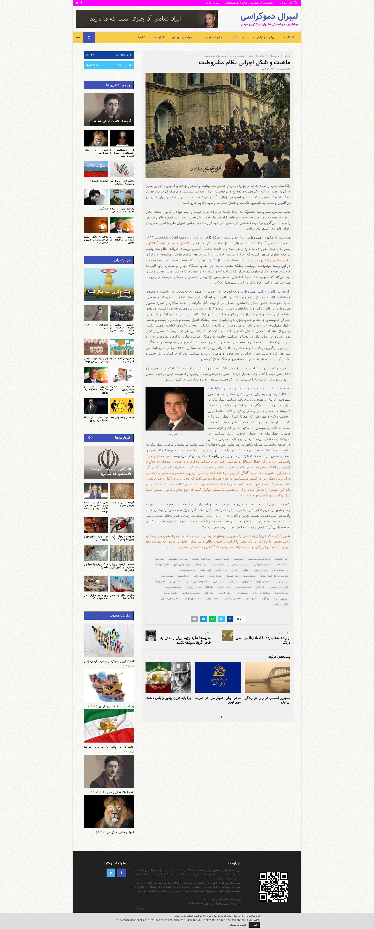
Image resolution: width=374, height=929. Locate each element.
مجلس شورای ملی (193, 587)
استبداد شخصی (282, 564)
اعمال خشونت (217, 564)
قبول (254, 925)
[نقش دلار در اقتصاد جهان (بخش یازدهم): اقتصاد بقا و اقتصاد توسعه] (96, 491)
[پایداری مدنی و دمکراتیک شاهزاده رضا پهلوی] (122, 225)
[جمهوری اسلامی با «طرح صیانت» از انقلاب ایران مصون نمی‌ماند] (122, 313)
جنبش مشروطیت (187, 570)
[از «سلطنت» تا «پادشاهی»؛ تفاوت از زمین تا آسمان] (122, 138)
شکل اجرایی (246, 581)
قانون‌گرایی (260, 587)
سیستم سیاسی (282, 581)
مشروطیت (209, 592)
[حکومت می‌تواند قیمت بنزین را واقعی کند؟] (122, 525)
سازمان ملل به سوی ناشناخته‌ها (122, 596)
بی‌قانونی (245, 570)
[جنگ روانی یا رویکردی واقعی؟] (96, 553)
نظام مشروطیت (211, 598)
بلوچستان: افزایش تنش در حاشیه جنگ (96, 596)
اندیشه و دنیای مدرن (182, 564)
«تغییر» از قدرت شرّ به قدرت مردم (122, 360)
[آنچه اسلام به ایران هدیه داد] (109, 109)
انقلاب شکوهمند (162, 564)
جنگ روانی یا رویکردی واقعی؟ (96, 565)
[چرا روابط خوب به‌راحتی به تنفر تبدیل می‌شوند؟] (96, 347)
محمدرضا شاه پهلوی (173, 587)
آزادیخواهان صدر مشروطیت (259, 559)
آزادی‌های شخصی (222, 559)
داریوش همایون (215, 576)
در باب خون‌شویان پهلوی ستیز (96, 537)
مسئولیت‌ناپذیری (241, 592)
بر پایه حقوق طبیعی (280, 570)
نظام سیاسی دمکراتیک (232, 598)
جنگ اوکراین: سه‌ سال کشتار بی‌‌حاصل (109, 294)
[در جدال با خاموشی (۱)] (122, 406)
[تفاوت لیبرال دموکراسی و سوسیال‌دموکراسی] (122, 169)
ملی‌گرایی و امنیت (281, 598)
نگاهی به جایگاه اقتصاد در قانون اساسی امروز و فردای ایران (96, 240)
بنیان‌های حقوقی (260, 570)
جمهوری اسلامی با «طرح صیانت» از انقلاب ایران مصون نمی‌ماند (122, 329)
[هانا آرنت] (96, 197)
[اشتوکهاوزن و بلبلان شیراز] (96, 313)
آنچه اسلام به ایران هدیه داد (110, 121)
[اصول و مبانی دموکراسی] (96, 138)
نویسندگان (238, 37)
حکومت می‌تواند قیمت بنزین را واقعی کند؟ (122, 537)
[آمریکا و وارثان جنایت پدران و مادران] (122, 491)
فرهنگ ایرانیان (176, 581)
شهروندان (233, 581)
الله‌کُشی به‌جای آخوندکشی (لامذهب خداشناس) (109, 471)
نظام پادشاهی (251, 598)
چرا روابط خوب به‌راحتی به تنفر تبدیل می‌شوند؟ (96, 360)
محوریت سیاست (281, 592)
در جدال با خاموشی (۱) (122, 417)
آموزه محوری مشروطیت (178, 559)
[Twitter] (111, 873)
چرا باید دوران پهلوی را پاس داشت (168, 698)
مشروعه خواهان (170, 592)
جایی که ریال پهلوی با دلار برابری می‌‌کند (109, 746)
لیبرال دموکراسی (269, 16)
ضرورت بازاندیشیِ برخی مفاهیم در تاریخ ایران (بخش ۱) (122, 567)
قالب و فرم (160, 581)
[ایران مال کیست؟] (96, 169)
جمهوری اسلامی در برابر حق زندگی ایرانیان (267, 700)
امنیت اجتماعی (201, 564)
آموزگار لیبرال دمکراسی (201, 559)
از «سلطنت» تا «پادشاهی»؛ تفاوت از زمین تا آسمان (122, 153)
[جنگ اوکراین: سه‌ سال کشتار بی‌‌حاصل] (109, 284)
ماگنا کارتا (209, 587)
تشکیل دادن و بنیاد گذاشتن (226, 570)
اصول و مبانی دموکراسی (96, 151)
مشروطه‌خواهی (224, 592)
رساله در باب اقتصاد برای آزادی (116, 706)
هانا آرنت (103, 209)
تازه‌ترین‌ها (159, 37)
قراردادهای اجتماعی (243, 587)
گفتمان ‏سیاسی (224, 587)
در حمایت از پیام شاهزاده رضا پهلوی (96, 418)
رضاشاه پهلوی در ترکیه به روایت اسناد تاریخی (122, 210)
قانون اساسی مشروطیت (258, 291)
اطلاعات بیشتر (238, 925)
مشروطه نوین (213, 37)
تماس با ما (212, 2)
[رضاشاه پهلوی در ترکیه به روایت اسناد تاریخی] (122, 197)
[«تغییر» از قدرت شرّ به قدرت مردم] (122, 347)
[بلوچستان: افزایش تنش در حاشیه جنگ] (96, 584)
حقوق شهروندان (232, 576)
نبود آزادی (265, 598)
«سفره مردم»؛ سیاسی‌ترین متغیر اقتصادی (122, 389)
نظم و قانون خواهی (192, 598)
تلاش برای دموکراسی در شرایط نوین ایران (218, 700)
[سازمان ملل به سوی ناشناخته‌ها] (122, 584)
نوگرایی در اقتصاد (281, 604)
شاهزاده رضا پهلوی (183, 37)
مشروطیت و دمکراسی (191, 592)
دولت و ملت (199, 576)
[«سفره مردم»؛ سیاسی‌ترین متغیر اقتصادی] (122, 375)
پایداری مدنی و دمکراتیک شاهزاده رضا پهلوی (122, 240)
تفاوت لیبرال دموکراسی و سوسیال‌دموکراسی (122, 182)
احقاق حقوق (159, 559)
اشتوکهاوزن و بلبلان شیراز (96, 326)
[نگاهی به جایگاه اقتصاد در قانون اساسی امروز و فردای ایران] (96, 225)
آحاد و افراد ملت (281, 559)
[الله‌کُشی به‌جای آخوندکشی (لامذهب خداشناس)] (109, 462)
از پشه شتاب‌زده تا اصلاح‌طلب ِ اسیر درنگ (263, 640)
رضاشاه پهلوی (183, 576)
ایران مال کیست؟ (99, 181)
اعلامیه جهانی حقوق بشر (238, 564)
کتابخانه (141, 37)
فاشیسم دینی (218, 581)
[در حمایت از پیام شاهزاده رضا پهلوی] (96, 406)
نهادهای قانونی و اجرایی (170, 598)
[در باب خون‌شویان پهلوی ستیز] (96, 525)
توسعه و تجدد (205, 570)
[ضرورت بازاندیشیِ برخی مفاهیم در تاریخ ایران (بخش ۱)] (122, 553)
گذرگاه (291, 37)
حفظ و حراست (249, 576)
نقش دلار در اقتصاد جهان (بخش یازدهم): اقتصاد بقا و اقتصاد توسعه (96, 507)
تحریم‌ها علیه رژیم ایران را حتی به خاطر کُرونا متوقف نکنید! (185, 640)
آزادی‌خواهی (238, 559)
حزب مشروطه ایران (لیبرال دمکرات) (237, 388)
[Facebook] (121, 873)
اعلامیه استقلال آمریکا (262, 564)
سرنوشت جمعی (167, 576)
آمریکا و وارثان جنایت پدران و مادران (122, 504)
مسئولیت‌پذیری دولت (261, 592)
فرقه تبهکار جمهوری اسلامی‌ (197, 581)
